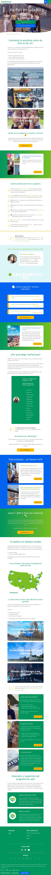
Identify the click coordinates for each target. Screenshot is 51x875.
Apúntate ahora (24, 532)
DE (19, 858)
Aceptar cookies (24, 872)
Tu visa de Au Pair (26, 752)
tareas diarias (37, 237)
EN (23, 858)
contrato (31, 224)
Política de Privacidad (5, 872)
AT (10, 858)
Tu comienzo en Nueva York (24, 25)
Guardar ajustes (14, 872)
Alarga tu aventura (16, 219)
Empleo (28, 835)
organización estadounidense (31, 195)
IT (35, 858)
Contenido (10, 870)
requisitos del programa (20, 239)
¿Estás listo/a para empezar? (29, 697)
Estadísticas (17, 870)
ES (27, 858)
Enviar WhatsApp (24, 450)
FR (31, 858)
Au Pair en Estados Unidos (15, 34)
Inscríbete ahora (24, 22)
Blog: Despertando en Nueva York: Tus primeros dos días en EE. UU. (31, 488)
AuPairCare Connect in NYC (29, 465)
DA (15, 858)
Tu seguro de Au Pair (27, 724)
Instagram (30, 260)
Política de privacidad (32, 833)
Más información (24, 317)
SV (39, 858)
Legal (28, 838)
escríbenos (22, 263)
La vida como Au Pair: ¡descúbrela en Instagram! (31, 156)
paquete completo (23, 188)
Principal (4, 870)
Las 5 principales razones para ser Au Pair (31, 328)
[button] (25, 298)
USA (9, 833)
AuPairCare (8, 34)
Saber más (24, 145)
